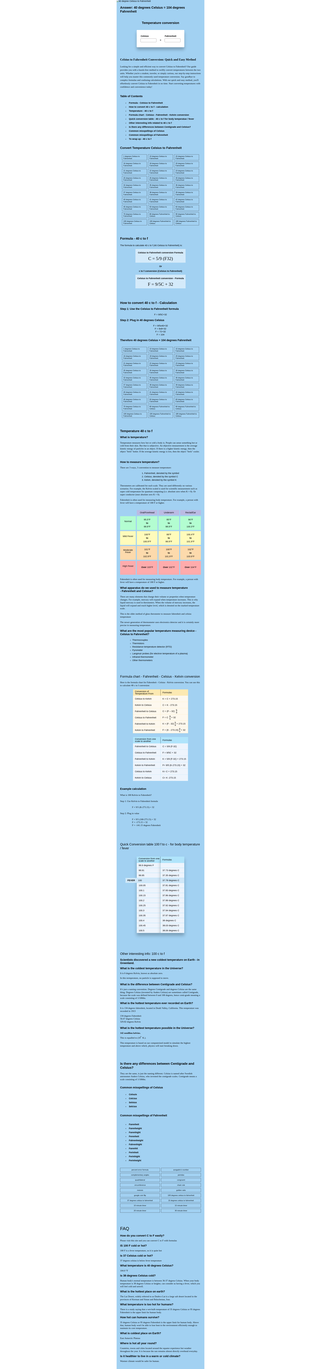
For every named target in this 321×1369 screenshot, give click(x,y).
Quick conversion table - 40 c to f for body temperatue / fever (161, 119)
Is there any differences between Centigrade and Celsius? (160, 127)
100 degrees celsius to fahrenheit (181, 1195)
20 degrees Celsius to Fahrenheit (184, 164)
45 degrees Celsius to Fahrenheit (132, 208)
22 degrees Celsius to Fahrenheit (158, 172)
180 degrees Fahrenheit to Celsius (186, 222)
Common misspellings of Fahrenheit (148, 135)
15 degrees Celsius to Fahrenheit (184, 157)
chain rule (181, 1185)
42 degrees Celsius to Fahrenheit (184, 201)
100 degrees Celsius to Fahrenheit (132, 222)
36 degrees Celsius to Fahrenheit (184, 186)
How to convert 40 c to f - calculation (148, 107)
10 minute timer (140, 1205)
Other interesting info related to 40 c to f (150, 123)
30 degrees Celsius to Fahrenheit (184, 179)
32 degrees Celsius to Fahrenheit (132, 186)
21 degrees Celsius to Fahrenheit (132, 172)
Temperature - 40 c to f (141, 111)
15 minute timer (181, 1205)
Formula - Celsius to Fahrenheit (146, 103)
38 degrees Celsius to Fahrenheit (158, 193)
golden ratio (181, 1190)
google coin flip (140, 1195)
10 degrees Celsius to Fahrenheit (158, 157)
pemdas (181, 1175)
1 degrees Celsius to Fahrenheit (131, 157)
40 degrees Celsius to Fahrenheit (132, 201)
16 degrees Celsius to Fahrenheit (132, 164)
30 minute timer (181, 1211)
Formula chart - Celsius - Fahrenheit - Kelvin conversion (159, 115)
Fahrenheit (170, 36)
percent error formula (140, 1170)
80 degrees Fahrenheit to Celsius (159, 215)
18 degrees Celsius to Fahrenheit (158, 164)
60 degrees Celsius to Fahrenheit (184, 208)
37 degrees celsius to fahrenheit (140, 1200)
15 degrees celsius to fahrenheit (181, 1200)
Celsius (145, 36)
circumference (140, 1185)
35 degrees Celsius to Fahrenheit (158, 186)
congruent (181, 1180)
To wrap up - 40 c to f (140, 139)
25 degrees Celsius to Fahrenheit (132, 179)
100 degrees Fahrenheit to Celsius (160, 222)
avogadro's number (181, 1170)
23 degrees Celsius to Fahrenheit (184, 172)
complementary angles (140, 1175)
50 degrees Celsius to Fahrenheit (158, 208)
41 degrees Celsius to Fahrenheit (158, 201)
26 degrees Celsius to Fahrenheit (158, 179)
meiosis (140, 1190)
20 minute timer (140, 1211)
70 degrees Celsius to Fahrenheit (132, 215)
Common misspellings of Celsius (146, 131)
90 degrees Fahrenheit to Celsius (186, 215)
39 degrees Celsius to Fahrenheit (184, 193)
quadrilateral (140, 1180)
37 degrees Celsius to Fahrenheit (132, 193)
